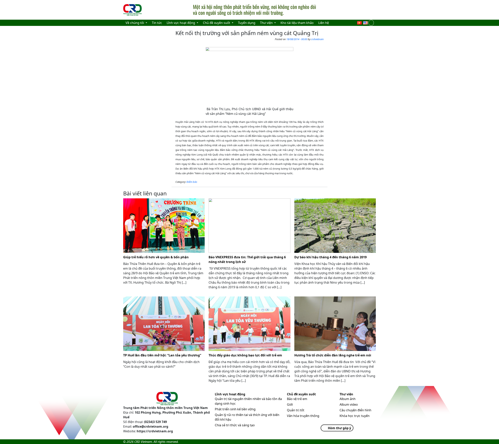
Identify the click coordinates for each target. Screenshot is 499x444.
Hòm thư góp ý (339, 428)
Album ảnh (348, 399)
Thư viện (346, 394)
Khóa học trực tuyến (355, 416)
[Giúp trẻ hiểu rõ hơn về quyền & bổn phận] (164, 225)
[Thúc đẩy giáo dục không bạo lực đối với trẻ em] (249, 323)
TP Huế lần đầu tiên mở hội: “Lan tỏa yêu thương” (162, 355)
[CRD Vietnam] (133, 10)
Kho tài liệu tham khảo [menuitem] (297, 23)
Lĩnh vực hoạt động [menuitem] (181, 23)
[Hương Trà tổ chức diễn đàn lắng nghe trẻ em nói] (335, 323)
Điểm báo (192, 182)
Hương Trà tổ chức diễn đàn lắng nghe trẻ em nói (332, 355)
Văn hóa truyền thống (303, 416)
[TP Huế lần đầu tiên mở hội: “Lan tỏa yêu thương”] (164, 323)
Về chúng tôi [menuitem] (135, 23)
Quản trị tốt (295, 410)
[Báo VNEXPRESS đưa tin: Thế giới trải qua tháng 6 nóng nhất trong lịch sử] (249, 225)
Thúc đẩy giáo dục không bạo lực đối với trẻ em (245, 355)
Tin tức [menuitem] (157, 23)
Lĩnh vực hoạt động (230, 394)
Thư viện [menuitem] (266, 23)
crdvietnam (317, 39)
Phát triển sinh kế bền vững (235, 409)
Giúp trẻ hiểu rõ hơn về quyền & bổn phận (156, 257)
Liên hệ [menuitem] (323, 23)
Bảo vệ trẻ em (297, 399)
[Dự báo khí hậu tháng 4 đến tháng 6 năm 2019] (335, 225)
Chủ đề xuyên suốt (301, 394)
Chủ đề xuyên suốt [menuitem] (217, 23)
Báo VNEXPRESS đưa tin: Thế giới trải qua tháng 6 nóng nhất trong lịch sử (247, 259)
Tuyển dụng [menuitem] (246, 23)
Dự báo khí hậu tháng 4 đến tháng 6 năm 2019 (330, 257)
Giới (290, 404)
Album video (349, 404)
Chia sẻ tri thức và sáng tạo (235, 425)
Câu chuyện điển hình (355, 410)
